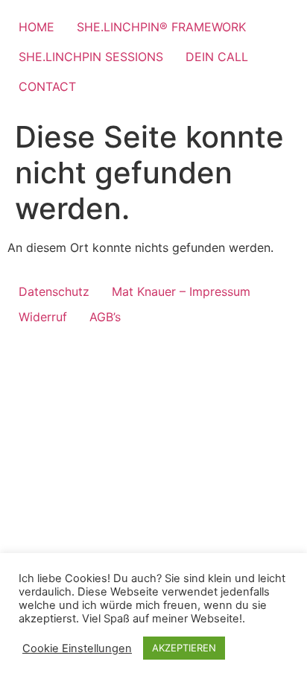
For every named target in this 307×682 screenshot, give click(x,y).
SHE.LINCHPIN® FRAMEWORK (161, 26)
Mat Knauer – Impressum (181, 291)
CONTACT (47, 86)
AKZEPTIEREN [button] (184, 648)
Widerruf (43, 316)
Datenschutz (54, 291)
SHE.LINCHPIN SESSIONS (91, 56)
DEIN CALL (217, 56)
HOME (36, 26)
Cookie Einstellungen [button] (77, 648)
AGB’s (105, 316)
